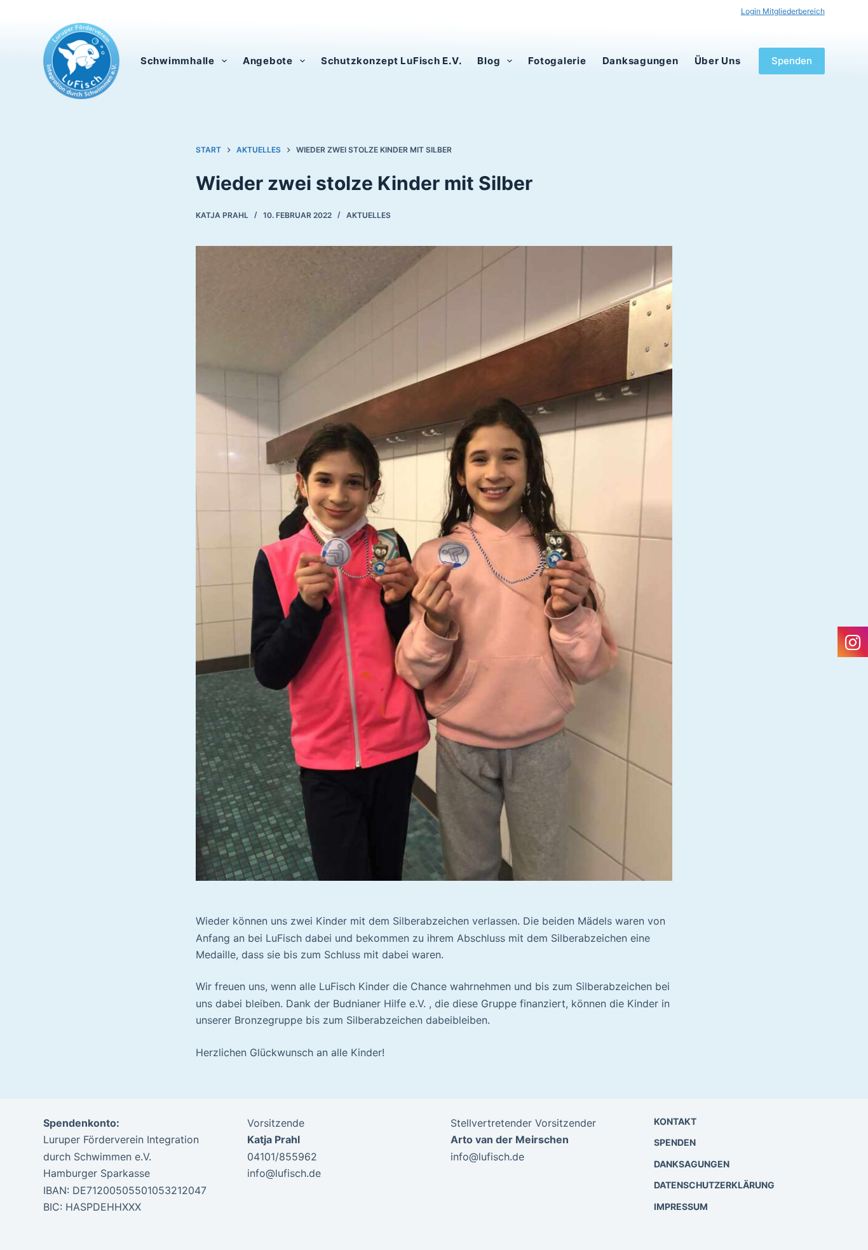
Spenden (791, 61)
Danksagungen (640, 61)
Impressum (681, 1206)
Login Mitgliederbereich (783, 11)
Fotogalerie (557, 61)
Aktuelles (368, 215)
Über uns (718, 61)
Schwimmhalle (177, 61)
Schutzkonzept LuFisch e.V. (391, 61)
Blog (488, 61)
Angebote (268, 61)
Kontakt (675, 1121)
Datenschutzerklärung (714, 1184)
